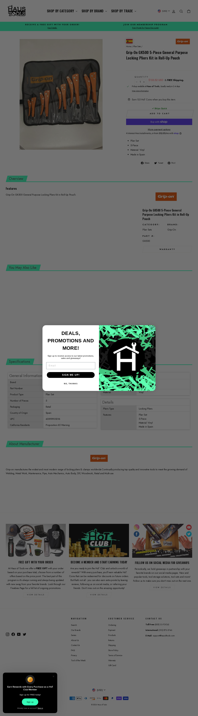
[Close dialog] (152, 329)
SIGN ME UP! (71, 375)
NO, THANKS (71, 384)
